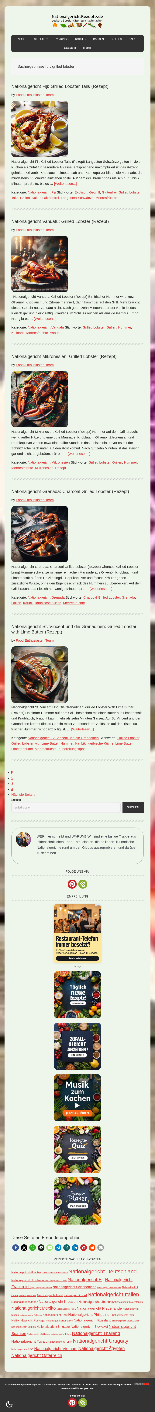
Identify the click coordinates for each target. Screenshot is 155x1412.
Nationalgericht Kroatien (58, 1301)
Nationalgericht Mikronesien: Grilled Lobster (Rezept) (64, 356)
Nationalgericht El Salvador (28, 1280)
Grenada (128, 597)
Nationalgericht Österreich (36, 1355)
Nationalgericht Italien (113, 1294)
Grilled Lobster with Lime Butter (35, 743)
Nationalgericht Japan (24, 1301)
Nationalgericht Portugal (28, 1320)
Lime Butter (124, 743)
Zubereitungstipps (71, 749)
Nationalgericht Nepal (66, 1309)
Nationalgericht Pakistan (31, 1315)
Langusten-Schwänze (77, 198)
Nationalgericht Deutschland (102, 1271)
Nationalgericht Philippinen (90, 1314)
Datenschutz (49, 1384)
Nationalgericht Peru (55, 1314)
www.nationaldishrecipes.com (77, 1388)
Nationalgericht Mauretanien (127, 1302)
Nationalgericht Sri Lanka (38, 1334)
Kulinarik (17, 333)
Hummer (124, 327)
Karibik (28, 603)
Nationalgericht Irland (50, 1295)
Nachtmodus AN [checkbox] (9, 1404)
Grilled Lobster (94, 327)
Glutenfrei (109, 192)
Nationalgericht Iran (27, 1295)
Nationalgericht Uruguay (100, 1341)
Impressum (64, 1384)
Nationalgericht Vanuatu (46, 327)
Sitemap (76, 1384)
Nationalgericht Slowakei (89, 1326)
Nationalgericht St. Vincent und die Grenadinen (63, 738)
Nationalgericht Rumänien (59, 1320)
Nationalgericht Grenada (46, 597)
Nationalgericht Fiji (42, 192)
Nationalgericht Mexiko (33, 1308)
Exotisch (80, 192)
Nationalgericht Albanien (26, 1272)
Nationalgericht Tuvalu (29, 1341)
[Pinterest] (72, 884)
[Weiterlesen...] (65, 184)
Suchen (16, 799)
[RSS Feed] (82, 884)
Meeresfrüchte (106, 198)
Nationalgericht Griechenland (74, 1287)
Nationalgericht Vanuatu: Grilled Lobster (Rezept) (60, 221)
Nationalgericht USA (22, 1349)
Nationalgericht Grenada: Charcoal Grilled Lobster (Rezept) (70, 491)
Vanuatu (56, 333)
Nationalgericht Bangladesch (55, 1272)
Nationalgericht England (56, 1280)
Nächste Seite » (23, 794)
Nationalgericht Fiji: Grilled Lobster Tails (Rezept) (59, 86)
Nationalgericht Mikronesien (49, 462)
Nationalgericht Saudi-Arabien (125, 1321)
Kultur (36, 198)
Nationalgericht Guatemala (109, 1287)
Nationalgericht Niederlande (99, 1308)
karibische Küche (48, 603)
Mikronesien (44, 468)
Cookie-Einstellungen (111, 1384)
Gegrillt (94, 192)
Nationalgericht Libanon (95, 1302)
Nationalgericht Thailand (96, 1333)
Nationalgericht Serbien (23, 1327)
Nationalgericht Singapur (53, 1326)
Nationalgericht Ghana (41, 1287)
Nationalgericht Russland (93, 1320)
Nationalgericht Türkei (60, 1341)
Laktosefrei (50, 198)
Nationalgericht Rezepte (77, 20)
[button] (15, 1247)
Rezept (60, 468)
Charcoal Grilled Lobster (101, 597)
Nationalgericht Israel (75, 1295)
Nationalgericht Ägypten (101, 1348)
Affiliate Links (90, 1384)
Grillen (25, 198)
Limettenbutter (22, 749)
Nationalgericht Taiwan (61, 1334)
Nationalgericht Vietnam (56, 1348)
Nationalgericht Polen (123, 1315)
